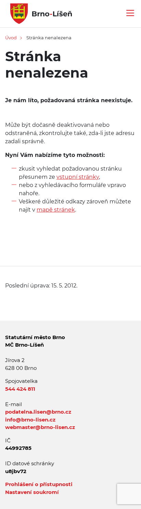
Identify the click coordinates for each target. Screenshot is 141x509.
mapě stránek (56, 209)
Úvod (11, 37)
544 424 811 (20, 389)
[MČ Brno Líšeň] (38, 13)
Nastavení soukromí (32, 492)
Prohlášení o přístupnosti (39, 484)
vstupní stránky (77, 177)
